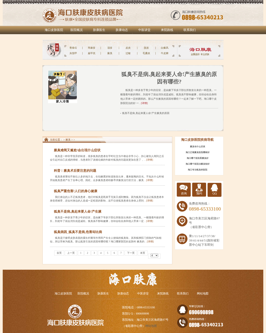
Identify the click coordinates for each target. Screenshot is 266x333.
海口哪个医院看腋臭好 (197, 158)
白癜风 (164, 47)
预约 (199, 193)
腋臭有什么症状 (197, 146)
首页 (59, 253)
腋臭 (109, 53)
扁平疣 (91, 53)
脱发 (146, 47)
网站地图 (202, 293)
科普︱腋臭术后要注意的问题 (75, 170)
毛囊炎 (146, 53)
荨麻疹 (91, 47)
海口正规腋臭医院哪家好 (198, 152)
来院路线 (167, 30)
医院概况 (76, 30)
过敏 (128, 53)
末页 (142, 253)
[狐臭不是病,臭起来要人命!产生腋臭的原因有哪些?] (62, 72)
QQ (214, 193)
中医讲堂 (144, 30)
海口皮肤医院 (54, 30)
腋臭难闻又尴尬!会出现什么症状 (77, 150)
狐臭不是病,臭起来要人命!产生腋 (78, 211)
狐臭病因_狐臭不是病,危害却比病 (78, 232)
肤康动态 (122, 30)
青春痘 (73, 47)
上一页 (71, 253)
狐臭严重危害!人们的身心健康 (75, 191)
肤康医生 (99, 30)
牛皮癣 (164, 53)
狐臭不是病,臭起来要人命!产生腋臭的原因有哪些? (150, 113)
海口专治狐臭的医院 (197, 169)
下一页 (131, 253)
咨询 (184, 193)
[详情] (144, 103)
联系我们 (189, 30)
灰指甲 (73, 53)
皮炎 (128, 47)
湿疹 (109, 47)
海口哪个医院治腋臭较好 (198, 164)
